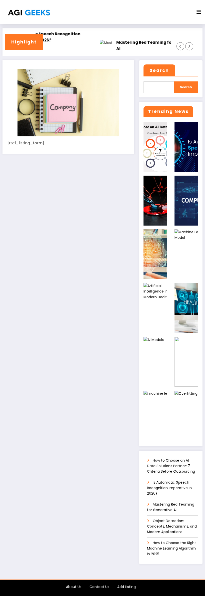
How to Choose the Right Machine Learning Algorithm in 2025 (171, 548)
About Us (74, 586)
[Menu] (198, 12)
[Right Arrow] (189, 46)
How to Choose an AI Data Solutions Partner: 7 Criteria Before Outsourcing (171, 466)
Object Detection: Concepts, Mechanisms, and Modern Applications (172, 526)
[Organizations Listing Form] (68, 102)
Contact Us (99, 586)
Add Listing (126, 586)
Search (159, 70)
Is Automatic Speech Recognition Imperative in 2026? (39, 37)
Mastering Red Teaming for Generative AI (151, 45)
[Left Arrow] (180, 46)
